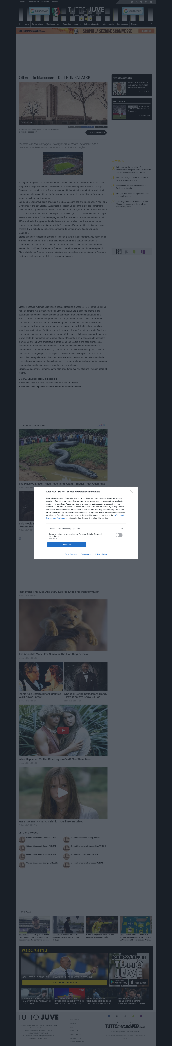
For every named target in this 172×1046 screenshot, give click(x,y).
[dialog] (86, 523)
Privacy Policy (101, 554)
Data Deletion (71, 554)
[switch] (119, 535)
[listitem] (86, 528)
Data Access (86, 554)
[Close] (132, 492)
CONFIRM (67, 544)
